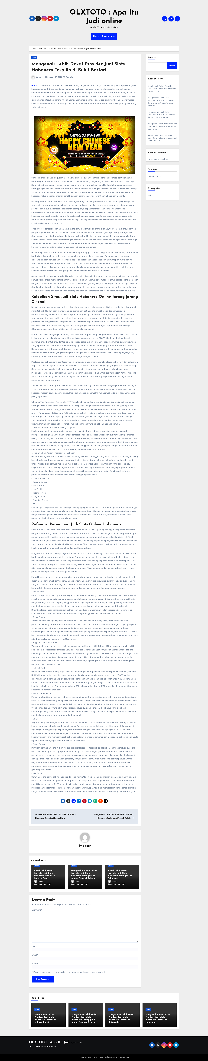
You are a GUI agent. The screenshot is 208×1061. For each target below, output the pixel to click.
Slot (34, 58)
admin (41, 77)
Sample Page (108, 36)
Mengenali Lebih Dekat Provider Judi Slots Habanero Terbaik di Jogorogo (162, 126)
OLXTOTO (36, 85)
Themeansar (123, 1057)
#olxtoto (69, 77)
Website (35, 963)
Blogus (111, 1057)
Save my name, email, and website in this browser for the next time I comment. (70, 972)
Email (35, 955)
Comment (37, 910)
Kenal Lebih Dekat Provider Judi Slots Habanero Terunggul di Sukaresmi (162, 138)
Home (96, 36)
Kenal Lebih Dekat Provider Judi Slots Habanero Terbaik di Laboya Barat (162, 89)
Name (35, 946)
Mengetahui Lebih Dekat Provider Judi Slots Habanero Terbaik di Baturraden (161, 114)
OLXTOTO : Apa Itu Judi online (55, 1042)
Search (152, 57)
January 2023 (154, 176)
